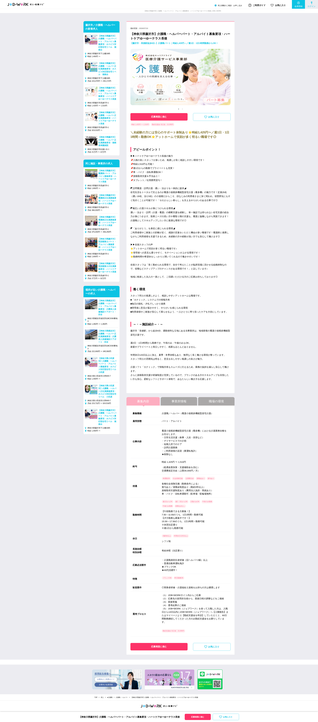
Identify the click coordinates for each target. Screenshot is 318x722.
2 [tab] (182, 109)
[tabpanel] (180, 78)
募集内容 (143, 401)
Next (227, 78)
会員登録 (298, 6)
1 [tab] (178, 109)
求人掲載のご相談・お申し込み (229, 5)
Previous (134, 78)
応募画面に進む (159, 116)
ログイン (312, 6)
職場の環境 (216, 401)
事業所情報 (179, 401)
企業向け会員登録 (106, 685)
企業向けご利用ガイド (106, 679)
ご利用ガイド (259, 5)
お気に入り (280, 5)
